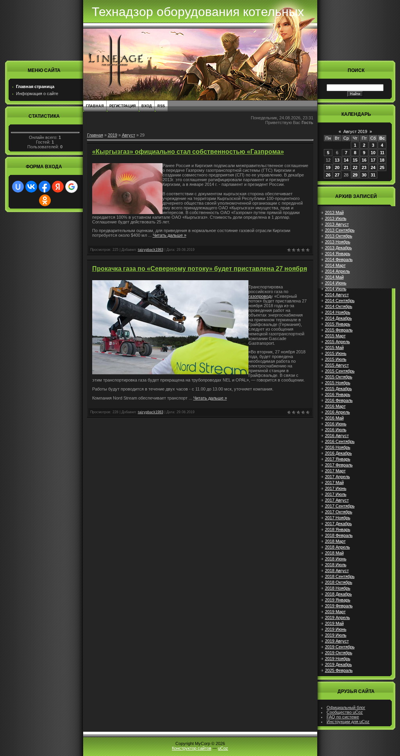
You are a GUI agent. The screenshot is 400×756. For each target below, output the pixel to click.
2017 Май (334, 482)
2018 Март (335, 541)
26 (328, 175)
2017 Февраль (339, 465)
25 (382, 167)
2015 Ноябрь (337, 382)
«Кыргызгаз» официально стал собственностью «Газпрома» (188, 151)
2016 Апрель (337, 412)
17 (373, 160)
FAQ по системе (343, 717)
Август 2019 (355, 131)
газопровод (259, 296)
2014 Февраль (339, 259)
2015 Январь (337, 324)
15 (355, 160)
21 (346, 167)
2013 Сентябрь (340, 230)
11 (382, 152)
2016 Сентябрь (340, 441)
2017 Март (335, 470)
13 (337, 160)
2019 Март (335, 611)
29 (355, 175)
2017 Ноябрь (337, 517)
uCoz (223, 748)
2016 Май (334, 418)
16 (364, 160)
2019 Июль (335, 635)
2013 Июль (335, 218)
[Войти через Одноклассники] (45, 200)
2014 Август (337, 294)
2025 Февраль (339, 670)
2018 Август (337, 570)
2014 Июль (335, 288)
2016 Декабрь (338, 453)
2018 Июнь (335, 558)
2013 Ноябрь (337, 241)
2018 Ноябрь (337, 588)
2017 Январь (337, 459)
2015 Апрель (337, 341)
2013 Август (337, 224)
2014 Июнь (335, 283)
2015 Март (335, 335)
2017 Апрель (337, 476)
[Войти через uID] (18, 187)
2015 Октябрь (338, 376)
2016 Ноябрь (337, 447)
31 (373, 175)
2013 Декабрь (338, 247)
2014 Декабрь (338, 318)
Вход (146, 106)
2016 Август (337, 435)
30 (364, 175)
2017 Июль (335, 494)
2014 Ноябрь (337, 312)
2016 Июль (335, 429)
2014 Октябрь (338, 306)
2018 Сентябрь (340, 576)
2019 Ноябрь (337, 658)
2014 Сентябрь (340, 300)
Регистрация (122, 106)
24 (373, 167)
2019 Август (337, 641)
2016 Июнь (335, 423)
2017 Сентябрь (340, 506)
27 (337, 175)
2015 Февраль (339, 330)
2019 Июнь (335, 629)
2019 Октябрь (338, 652)
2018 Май (334, 553)
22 (355, 167)
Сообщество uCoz (345, 712)
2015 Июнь (335, 353)
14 (346, 160)
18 (382, 160)
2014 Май (334, 277)
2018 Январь (337, 529)
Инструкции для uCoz (348, 721)
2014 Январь (337, 253)
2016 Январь (337, 394)
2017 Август (337, 500)
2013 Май (334, 212)
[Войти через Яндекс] (58, 187)
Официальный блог (346, 707)
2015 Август (337, 365)
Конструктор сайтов (191, 748)
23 (364, 167)
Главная (95, 106)
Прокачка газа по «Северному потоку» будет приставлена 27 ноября (199, 268)
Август (128, 135)
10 (373, 152)
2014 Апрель (337, 271)
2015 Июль (335, 359)
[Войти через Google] (71, 186)
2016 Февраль (339, 400)
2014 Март (335, 265)
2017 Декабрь (338, 523)
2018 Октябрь (338, 582)
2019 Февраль (339, 605)
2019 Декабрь (338, 664)
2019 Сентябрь (340, 646)
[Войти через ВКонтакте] (31, 187)
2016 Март (335, 406)
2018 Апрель (337, 547)
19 (328, 167)
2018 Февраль (339, 535)
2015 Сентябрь (340, 371)
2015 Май (334, 347)
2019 (112, 135)
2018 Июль (335, 564)
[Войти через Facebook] (44, 187)
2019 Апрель (337, 617)
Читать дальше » (169, 235)
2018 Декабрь (338, 594)
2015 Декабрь (338, 388)
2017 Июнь (335, 488)
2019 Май (334, 623)
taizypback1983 (150, 250)
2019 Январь (337, 600)
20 (337, 167)
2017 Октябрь (338, 511)
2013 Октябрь (338, 236)
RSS (161, 106)
